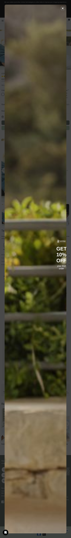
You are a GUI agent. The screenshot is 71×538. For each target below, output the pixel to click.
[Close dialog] (63, 8)
